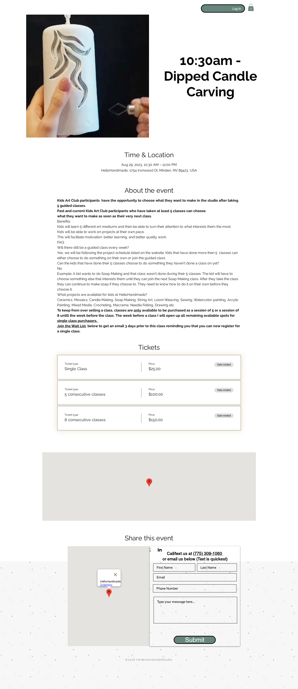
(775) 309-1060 (208, 553)
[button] (251, 7)
